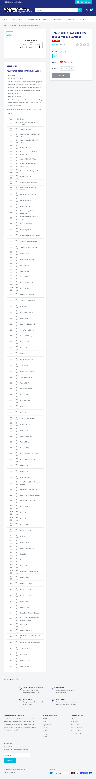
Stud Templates (48, 731)
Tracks (45, 718)
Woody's (55, 45)
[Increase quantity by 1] (72, 68)
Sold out (61, 75)
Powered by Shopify (9, 772)
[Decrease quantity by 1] (62, 68)
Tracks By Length (32, 19)
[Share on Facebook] (77, 44)
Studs (45, 19)
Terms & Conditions (77, 734)
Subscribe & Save (85, 2)
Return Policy (75, 725)
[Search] (80, 10)
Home (6, 19)
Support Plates (57, 19)
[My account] (87, 10)
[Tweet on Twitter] (84, 44)
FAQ (72, 718)
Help (80, 19)
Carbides (71, 19)
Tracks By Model (16, 19)
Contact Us (74, 722)
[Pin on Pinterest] (81, 44)
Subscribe (10, 761)
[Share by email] (88, 44)
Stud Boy (45, 737)
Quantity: (55, 68)
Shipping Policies (76, 728)
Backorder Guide (76, 731)
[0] (91, 10)
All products (12, 25)
